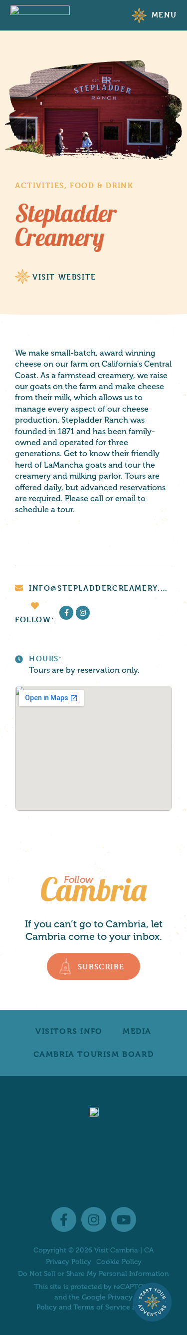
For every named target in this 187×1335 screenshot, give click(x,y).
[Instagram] (83, 613)
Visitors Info (69, 1031)
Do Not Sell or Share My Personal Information (93, 1273)
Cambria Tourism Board (93, 1054)
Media (137, 1031)
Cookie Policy (119, 1261)
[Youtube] (123, 1219)
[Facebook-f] (66, 613)
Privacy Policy (68, 1261)
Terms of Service (101, 1306)
